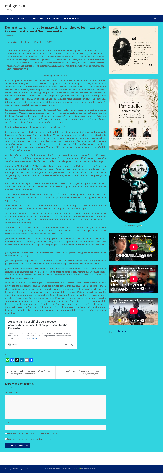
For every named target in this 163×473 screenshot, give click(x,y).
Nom (7, 423)
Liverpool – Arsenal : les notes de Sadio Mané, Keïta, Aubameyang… (81, 372)
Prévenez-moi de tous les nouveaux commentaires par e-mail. (32, 433)
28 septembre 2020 (12, 36)
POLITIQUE (21, 18)
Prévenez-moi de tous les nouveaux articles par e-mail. (29, 439)
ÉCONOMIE (10, 18)
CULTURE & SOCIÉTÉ (36, 18)
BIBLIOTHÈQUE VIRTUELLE (73, 18)
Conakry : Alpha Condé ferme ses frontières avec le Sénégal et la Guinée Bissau (31, 372)
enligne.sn (15, 6)
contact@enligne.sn (53, 469)
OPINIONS (56, 18)
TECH (48, 18)
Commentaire (11, 392)
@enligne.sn (120, 331)
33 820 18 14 (67, 469)
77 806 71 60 (75, 469)
